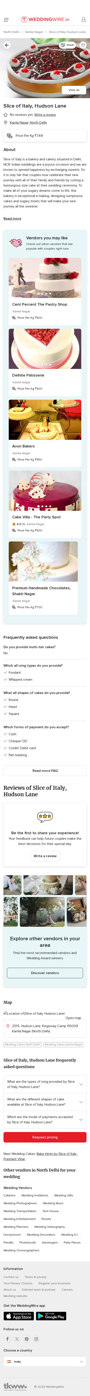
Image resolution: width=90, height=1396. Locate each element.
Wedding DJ (69, 1235)
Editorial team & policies (38, 1290)
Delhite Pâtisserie (28, 375)
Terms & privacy (36, 1277)
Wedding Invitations (34, 1195)
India (17, 1361)
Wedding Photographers (20, 1203)
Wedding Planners (15, 1227)
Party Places (72, 1242)
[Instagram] (36, 1339)
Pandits (8, 1242)
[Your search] (6, 45)
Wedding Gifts (63, 1195)
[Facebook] (7, 1339)
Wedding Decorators (41, 1235)
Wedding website (15, 1296)
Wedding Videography (49, 1227)
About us (9, 1290)
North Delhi (11, 32)
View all (74, 90)
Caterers (9, 1195)
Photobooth (27, 1242)
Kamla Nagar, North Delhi (28, 122)
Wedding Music (53, 1203)
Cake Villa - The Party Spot (36, 517)
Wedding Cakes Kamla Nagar (63, 1044)
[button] (45, 835)
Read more (12, 218)
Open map (73, 1018)
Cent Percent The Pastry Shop (39, 304)
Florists (46, 1219)
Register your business (55, 1283)
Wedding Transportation (19, 1211)
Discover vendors (45, 973)
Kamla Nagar (34, 32)
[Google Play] (51, 1319)
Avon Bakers (23, 446)
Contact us (11, 1277)
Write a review (45, 856)
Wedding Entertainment (19, 1219)
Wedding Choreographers (21, 1250)
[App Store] (18, 1319)
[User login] (84, 20)
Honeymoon (12, 1235)
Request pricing (45, 1137)
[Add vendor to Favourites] (83, 45)
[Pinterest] (27, 1339)
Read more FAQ (45, 771)
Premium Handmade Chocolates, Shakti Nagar (41, 591)
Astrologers (50, 1242)
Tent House (50, 1211)
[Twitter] (17, 1339)
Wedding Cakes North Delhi (22, 1044)
